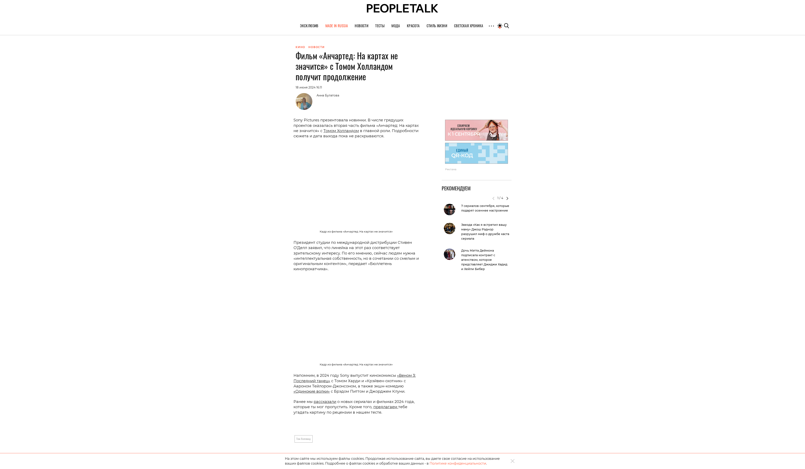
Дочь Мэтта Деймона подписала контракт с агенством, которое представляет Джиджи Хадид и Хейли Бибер (484, 260)
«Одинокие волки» (311, 391)
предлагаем (385, 407)
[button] (507, 198)
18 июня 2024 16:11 (309, 87)
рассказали (325, 401)
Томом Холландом (341, 131)
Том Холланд (303, 438)
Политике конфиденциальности (458, 463)
